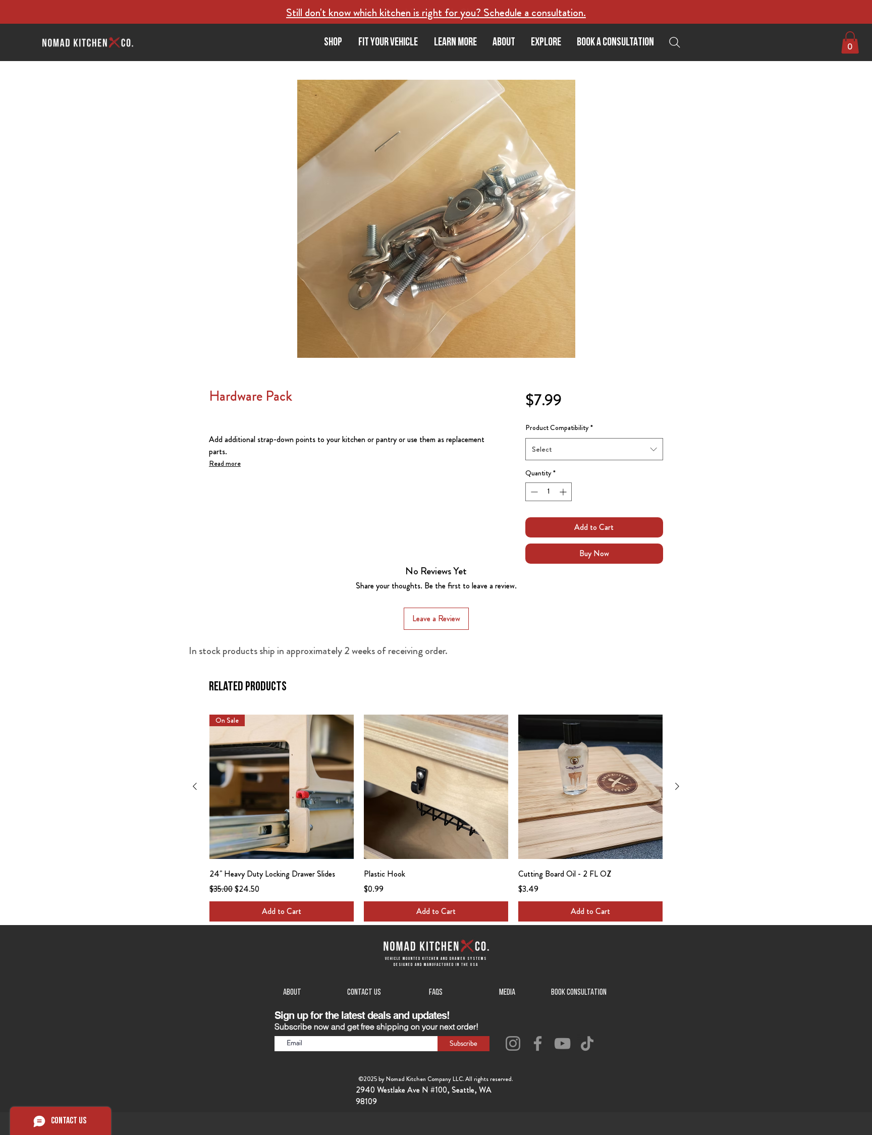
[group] (436, 818)
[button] (454, 43)
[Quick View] (436, 787)
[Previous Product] (195, 786)
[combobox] (594, 449)
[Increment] (564, 492)
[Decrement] (533, 492)
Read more (225, 463)
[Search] (677, 42)
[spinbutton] (548, 492)
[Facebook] (538, 1043)
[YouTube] (562, 1043)
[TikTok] (587, 1043)
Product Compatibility (559, 427)
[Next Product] (677, 786)
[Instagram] (513, 1043)
